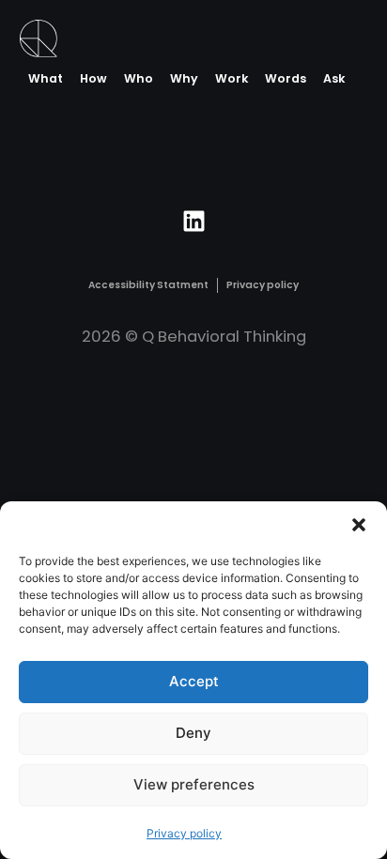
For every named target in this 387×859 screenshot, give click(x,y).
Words (285, 78)
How (93, 78)
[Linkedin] (193, 221)
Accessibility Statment (148, 285)
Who (138, 78)
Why (184, 78)
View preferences (194, 784)
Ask (334, 78)
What (45, 78)
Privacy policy (184, 833)
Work (231, 78)
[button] (358, 524)
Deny (193, 733)
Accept (194, 681)
